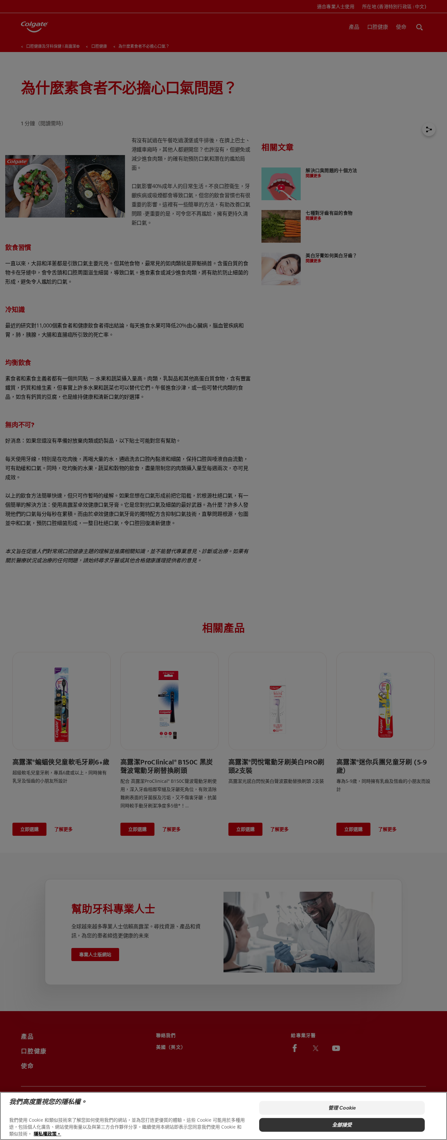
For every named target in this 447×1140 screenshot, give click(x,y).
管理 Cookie (342, 1108)
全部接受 (342, 1125)
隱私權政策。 (47, 1134)
